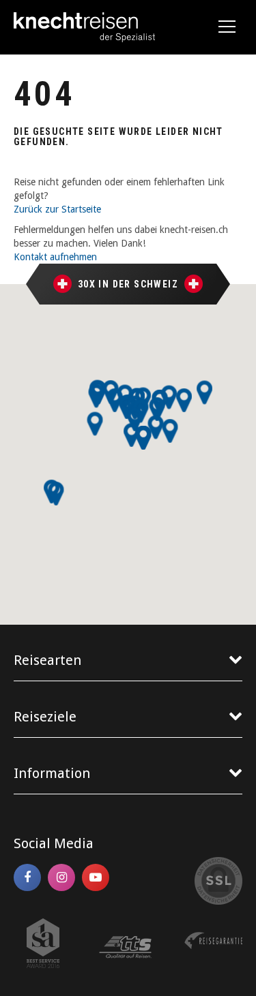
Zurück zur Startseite (57, 209)
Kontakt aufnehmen (55, 256)
